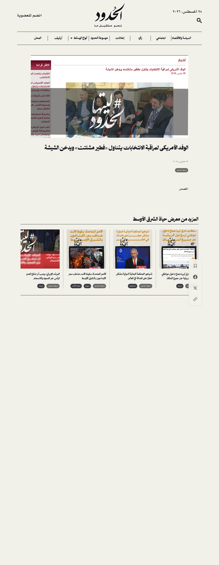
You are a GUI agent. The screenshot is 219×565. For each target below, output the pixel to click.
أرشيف (58, 38)
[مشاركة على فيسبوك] (195, 277)
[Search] (199, 20)
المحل (37, 38)
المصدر (183, 188)
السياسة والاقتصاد (181, 38)
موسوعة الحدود (99, 38)
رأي (140, 38)
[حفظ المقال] (195, 266)
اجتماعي (161, 38)
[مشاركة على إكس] (195, 288)
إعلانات (119, 38)
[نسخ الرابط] (195, 299)
